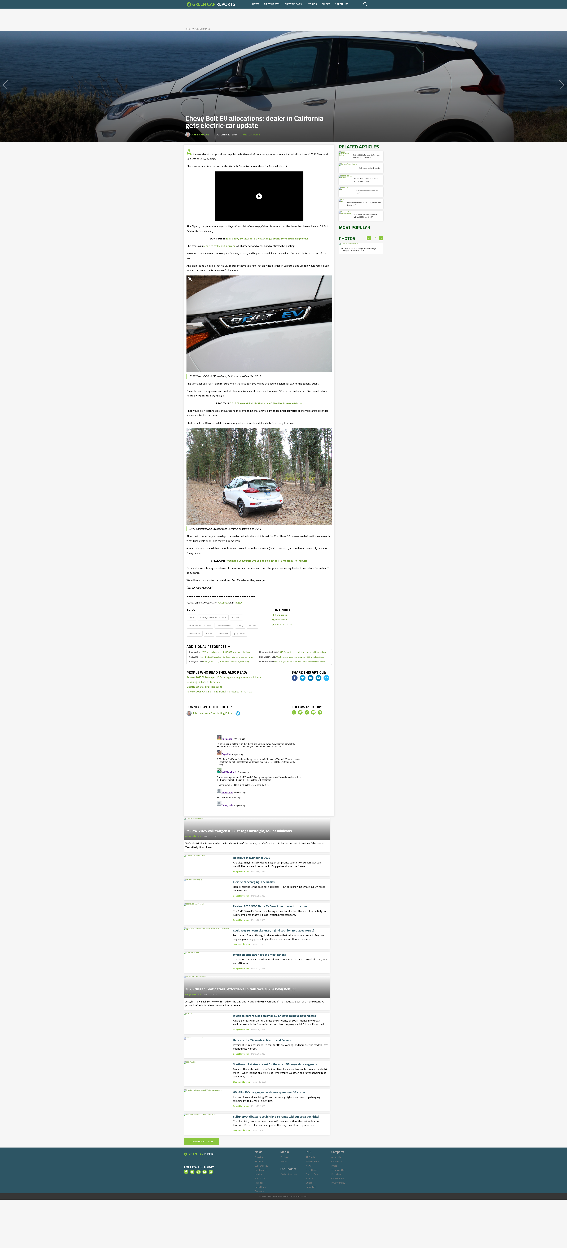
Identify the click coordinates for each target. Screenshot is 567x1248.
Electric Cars (293, 4)
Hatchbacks (223, 634)
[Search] (372, 4)
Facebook (223, 602)
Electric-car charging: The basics (204, 686)
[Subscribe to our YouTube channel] (313, 712)
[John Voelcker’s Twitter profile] (235, 713)
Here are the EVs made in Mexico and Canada (262, 1040)
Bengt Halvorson (193, 836)
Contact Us (337, 1161)
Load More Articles (201, 1141)
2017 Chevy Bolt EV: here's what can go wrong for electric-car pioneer (266, 238)
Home (189, 29)
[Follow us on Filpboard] (320, 712)
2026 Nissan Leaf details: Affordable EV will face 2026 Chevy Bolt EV (240, 988)
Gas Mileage (261, 1170)
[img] (295, 678)
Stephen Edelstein (241, 944)
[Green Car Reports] (211, 4)
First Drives (272, 4)
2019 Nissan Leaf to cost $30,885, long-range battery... (220, 652)
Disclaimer (336, 1174)
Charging (259, 1157)
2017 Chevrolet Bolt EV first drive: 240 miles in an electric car (266, 403)
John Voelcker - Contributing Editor (213, 713)
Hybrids (312, 4)
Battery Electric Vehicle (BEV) (213, 617)
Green (209, 634)
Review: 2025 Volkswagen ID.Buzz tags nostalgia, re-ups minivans (223, 677)
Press (334, 1165)
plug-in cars (239, 634)
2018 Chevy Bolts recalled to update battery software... (294, 652)
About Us (336, 1157)
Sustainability (261, 1165)
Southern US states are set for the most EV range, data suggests (275, 1064)
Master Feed (312, 1161)
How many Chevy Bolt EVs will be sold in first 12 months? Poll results (266, 560)
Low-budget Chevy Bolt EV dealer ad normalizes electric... (221, 657)
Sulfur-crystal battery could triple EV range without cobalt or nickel (276, 1116)
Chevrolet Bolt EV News (200, 626)
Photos (284, 1157)
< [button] (369, 238)
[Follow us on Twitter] (300, 712)
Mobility (259, 1161)
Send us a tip (281, 615)
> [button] (381, 238)
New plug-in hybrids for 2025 (203, 681)
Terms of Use (338, 1170)
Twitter (238, 602)
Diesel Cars (260, 1187)
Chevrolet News (224, 626)
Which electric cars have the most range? (259, 954)
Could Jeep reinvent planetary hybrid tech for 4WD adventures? (274, 930)
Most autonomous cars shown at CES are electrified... (292, 657)
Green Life (341, 4)
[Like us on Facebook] (294, 712)
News (255, 4)
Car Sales (236, 617)
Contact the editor (283, 624)
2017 (191, 617)
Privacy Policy (338, 1182)
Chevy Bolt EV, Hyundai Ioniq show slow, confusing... (219, 662)
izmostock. (304, 1196)
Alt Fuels (259, 1182)
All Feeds (310, 1157)
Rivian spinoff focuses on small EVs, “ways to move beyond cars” (275, 1015)
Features (259, 1191)
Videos (283, 1161)
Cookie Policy (337, 1178)
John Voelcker (201, 134)
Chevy (240, 626)
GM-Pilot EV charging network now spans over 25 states (269, 1092)
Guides (326, 4)
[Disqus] (259, 771)
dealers (252, 626)
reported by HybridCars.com (219, 245)
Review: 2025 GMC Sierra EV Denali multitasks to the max (219, 691)
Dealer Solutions (288, 1174)
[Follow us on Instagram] (307, 712)
